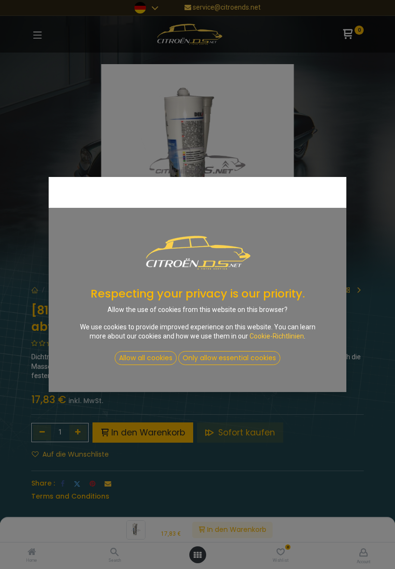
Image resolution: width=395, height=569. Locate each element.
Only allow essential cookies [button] (229, 358)
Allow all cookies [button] (145, 358)
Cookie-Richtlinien (277, 336)
